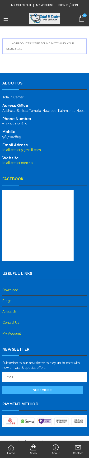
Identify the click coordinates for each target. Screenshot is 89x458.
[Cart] (81, 18)
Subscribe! (43, 390)
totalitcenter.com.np (17, 163)
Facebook (13, 179)
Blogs (6, 301)
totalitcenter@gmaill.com (21, 150)
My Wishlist (45, 5)
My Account (11, 333)
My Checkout (21, 5)
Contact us (10, 322)
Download (10, 290)
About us (9, 312)
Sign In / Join (68, 5)
